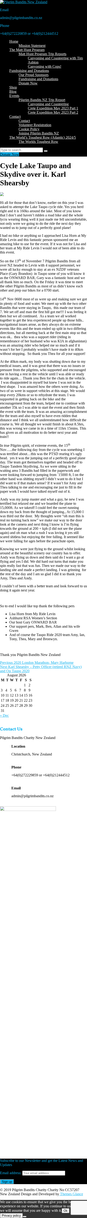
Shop (13, 87)
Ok (66, 1210)
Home (13, 41)
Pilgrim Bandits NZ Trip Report (42, 100)
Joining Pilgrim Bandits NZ (39, 133)
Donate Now (28, 83)
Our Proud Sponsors (33, 75)
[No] (24, 1216)
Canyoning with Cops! (44, 66)
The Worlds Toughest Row (38, 142)
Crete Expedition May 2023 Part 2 (53, 112)
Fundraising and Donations (29, 71)
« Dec (4, 715)
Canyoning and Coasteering (48, 104)
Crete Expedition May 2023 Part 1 (53, 108)
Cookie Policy (29, 129)
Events (14, 96)
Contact (15, 117)
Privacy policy (11, 1215)
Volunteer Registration (35, 125)
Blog (12, 91)
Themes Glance (71, 1194)
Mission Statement (32, 46)
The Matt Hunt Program (27, 50)
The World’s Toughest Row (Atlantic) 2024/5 (42, 137)
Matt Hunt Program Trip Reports (42, 54)
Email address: (11, 1173)
